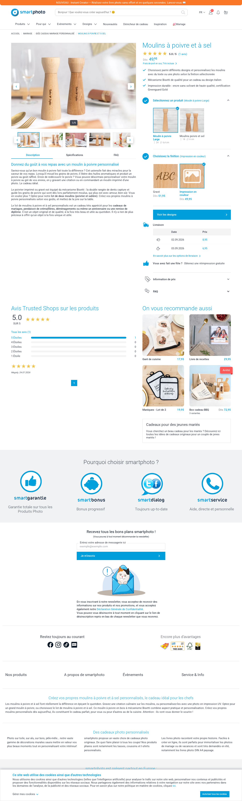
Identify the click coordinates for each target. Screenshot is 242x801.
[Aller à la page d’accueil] (28, 12)
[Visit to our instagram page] (58, 644)
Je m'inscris (88, 555)
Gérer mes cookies (24, 794)
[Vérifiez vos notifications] (218, 12)
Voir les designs (166, 214)
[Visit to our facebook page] (50, 644)
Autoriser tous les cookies (214, 794)
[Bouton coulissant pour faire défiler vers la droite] (131, 86)
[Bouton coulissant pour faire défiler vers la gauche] (16, 86)
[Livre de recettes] (210, 335)
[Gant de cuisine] (163, 335)
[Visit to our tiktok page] (66, 644)
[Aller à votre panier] (226, 12)
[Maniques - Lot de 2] (163, 385)
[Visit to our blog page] (74, 644)
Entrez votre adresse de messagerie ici (103, 542)
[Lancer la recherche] (183, 12)
